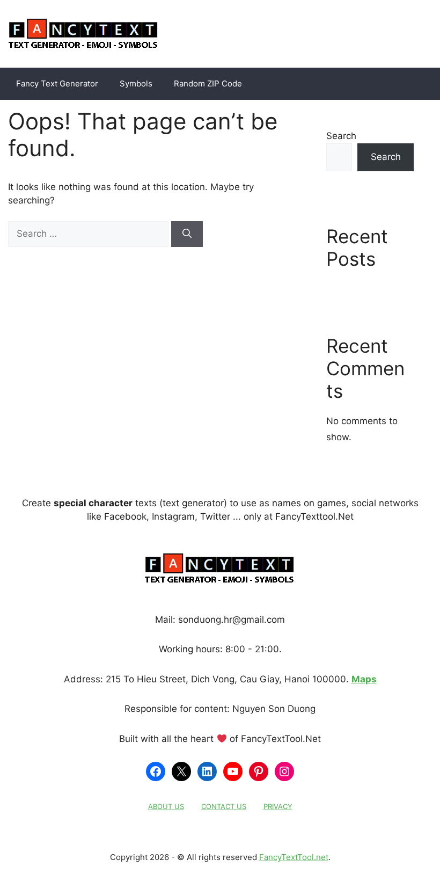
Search (341, 135)
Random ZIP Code (208, 83)
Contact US (223, 806)
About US (166, 806)
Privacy (277, 806)
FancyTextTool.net (293, 857)
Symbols (136, 83)
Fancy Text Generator (57, 83)
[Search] (187, 234)
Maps (364, 679)
